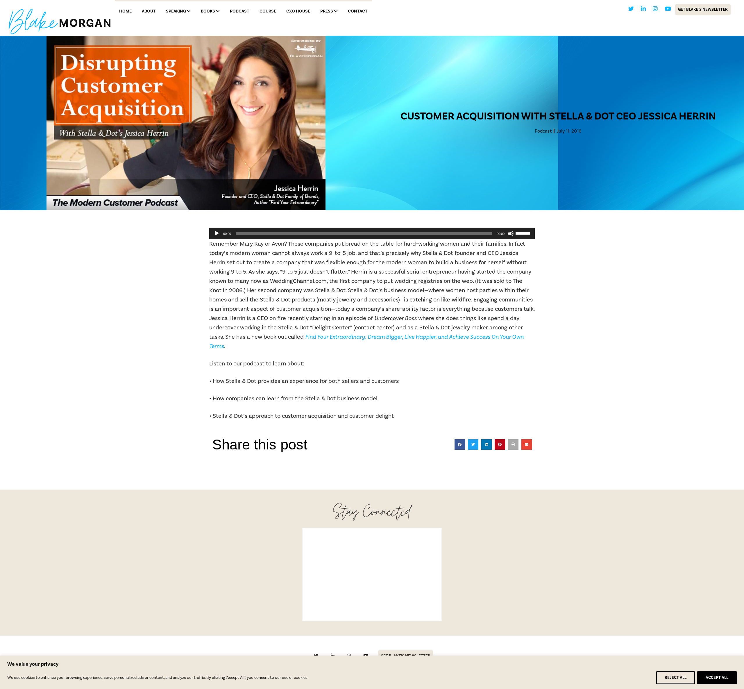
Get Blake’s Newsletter (703, 9)
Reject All (675, 677)
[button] (460, 444)
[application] (372, 233)
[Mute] (511, 233)
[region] (372, 672)
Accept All (717, 677)
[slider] (524, 233)
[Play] (217, 233)
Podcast (543, 131)
